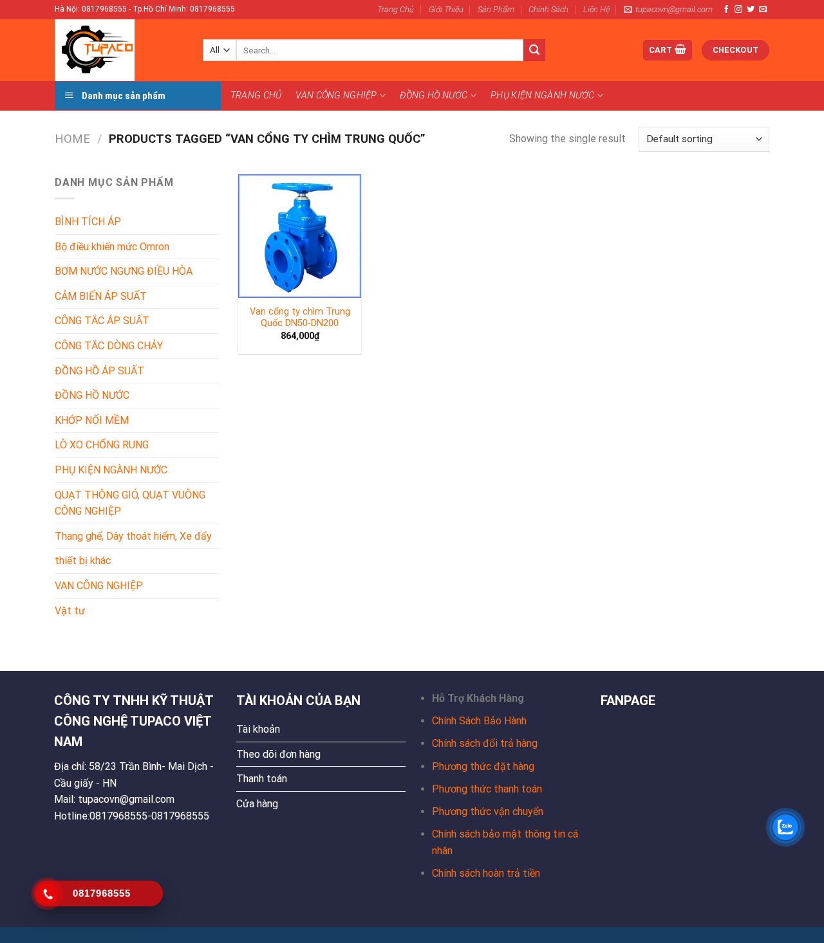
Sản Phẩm (496, 9)
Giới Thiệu (446, 9)
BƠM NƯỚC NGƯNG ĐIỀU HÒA (123, 271)
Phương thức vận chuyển (487, 811)
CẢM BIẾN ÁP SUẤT (101, 296)
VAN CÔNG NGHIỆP (336, 95)
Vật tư (70, 611)
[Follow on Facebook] (726, 9)
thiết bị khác (83, 560)
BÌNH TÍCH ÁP (88, 221)
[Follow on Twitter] (750, 9)
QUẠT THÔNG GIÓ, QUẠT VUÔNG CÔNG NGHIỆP (130, 503)
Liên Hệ (596, 9)
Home (72, 138)
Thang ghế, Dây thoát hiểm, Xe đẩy (133, 536)
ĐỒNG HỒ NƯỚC (433, 95)
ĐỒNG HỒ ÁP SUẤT (99, 371)
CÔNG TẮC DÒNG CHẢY (109, 346)
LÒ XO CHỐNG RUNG (102, 445)
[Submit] (534, 50)
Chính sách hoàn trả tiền (486, 873)
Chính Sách (548, 9)
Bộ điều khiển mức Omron (112, 247)
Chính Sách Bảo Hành (479, 721)
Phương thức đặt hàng (483, 766)
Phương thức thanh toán (487, 789)
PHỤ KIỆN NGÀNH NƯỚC (542, 95)
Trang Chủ (395, 9)
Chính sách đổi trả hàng (485, 743)
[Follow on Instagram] (738, 9)
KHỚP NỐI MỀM (92, 420)
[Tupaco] (119, 50)
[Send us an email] (763, 9)
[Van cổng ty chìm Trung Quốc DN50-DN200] (300, 236)
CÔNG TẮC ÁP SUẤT (102, 321)
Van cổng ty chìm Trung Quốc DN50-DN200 (300, 317)
